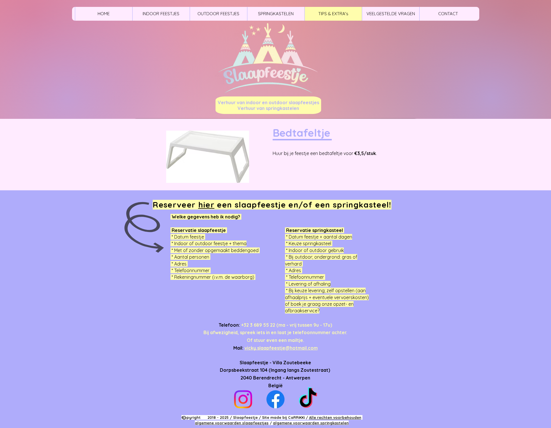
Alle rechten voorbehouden (335, 417)
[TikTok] (308, 399)
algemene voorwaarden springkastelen (311, 423)
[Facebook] (275, 399)
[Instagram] (243, 399)
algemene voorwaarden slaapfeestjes (232, 423)
